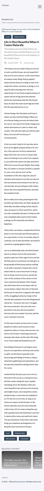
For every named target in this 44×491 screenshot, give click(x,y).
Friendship (24, 439)
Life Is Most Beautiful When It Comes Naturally (21, 43)
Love (8, 37)
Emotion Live (7, 19)
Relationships (19, 37)
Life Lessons (10, 439)
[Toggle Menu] (39, 6)
